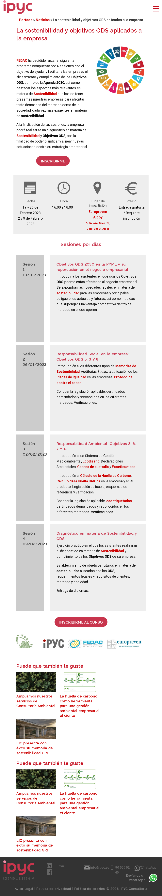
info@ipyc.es (99, 867)
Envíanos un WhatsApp (135, 877)
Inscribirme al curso (81, 622)
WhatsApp (148, 867)
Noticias (43, 20)
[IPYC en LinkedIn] (49, 867)
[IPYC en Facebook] (49, 874)
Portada (25, 20)
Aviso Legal (24, 888)
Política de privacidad (53, 888)
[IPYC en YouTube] (61, 867)
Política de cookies (89, 888)
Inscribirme (53, 160)
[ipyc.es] (18, 7)
